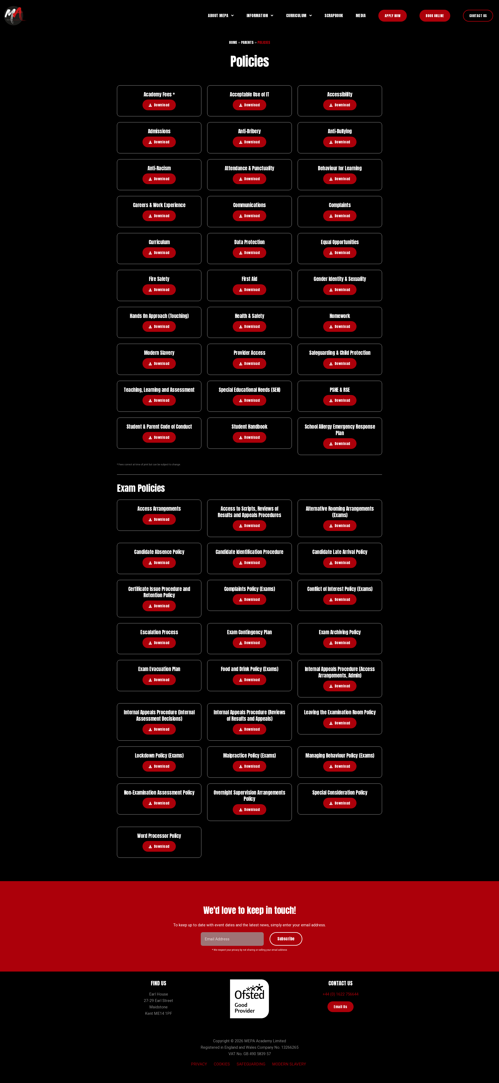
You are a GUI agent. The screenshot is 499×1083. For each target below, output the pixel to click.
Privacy (199, 1064)
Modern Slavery (289, 1064)
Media (361, 15)
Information (257, 15)
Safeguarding (251, 1064)
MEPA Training (15, 15)
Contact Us (478, 15)
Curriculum (296, 15)
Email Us (340, 1006)
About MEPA (218, 15)
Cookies (222, 1064)
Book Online (435, 15)
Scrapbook (334, 15)
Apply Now (393, 15)
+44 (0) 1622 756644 (340, 994)
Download (162, 105)
